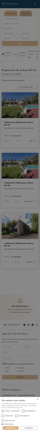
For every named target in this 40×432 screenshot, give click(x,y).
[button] (20, 424)
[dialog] (20, 414)
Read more (18, 407)
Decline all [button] (29, 428)
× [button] (37, 399)
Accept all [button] (10, 428)
